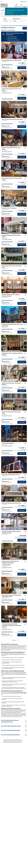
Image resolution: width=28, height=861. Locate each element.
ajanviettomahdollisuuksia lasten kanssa (19, 692)
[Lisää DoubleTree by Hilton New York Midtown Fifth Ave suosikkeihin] (25, 383)
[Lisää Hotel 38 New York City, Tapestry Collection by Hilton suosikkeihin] (25, 353)
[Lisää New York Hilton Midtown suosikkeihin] (25, 444)
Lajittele (4, 18)
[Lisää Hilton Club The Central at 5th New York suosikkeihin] (25, 503)
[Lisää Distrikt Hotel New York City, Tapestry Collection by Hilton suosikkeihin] (25, 295)
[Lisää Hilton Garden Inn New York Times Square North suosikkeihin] (25, 266)
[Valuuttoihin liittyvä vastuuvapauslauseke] (20, 19)
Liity (20, 6)
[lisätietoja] (25, 63)
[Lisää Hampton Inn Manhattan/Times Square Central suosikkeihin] (25, 236)
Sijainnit (2, 10)
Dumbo (3, 706)
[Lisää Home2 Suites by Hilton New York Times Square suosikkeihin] (25, 89)
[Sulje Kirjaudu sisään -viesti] (26, 8)
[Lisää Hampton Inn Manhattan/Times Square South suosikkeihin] (25, 412)
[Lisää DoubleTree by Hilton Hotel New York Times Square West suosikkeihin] (25, 325)
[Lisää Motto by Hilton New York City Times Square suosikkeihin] (25, 120)
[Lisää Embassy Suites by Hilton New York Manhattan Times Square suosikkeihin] (25, 562)
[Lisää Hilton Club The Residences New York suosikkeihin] (25, 475)
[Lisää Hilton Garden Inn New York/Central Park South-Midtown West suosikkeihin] (25, 595)
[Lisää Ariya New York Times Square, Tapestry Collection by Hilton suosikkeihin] (25, 532)
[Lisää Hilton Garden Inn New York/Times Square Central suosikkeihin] (25, 178)
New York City (3, 645)
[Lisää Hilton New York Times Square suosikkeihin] (25, 208)
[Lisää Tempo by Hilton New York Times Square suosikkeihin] (25, 61)
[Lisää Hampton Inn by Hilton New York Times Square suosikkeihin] (25, 148)
